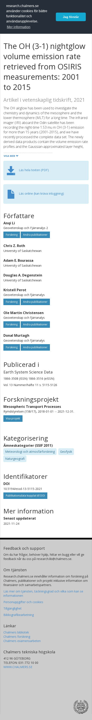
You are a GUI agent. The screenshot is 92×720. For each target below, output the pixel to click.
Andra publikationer (35, 235)
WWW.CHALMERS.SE (17, 667)
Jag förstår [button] (71, 17)
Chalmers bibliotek (16, 632)
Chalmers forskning (16, 637)
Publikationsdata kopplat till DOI (25, 495)
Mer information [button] (18, 27)
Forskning (12, 235)
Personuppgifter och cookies (23, 602)
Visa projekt (13, 418)
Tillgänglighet (12, 608)
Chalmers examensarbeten (22, 641)
